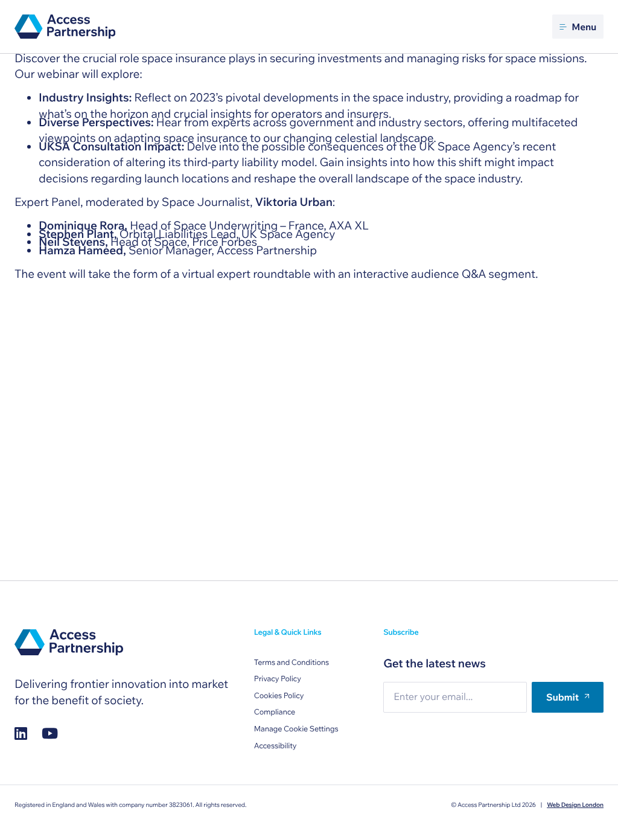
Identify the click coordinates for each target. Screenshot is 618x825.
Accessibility (275, 746)
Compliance (274, 712)
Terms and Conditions (291, 662)
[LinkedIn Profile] (20, 733)
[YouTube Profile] (50, 733)
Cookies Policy (279, 696)
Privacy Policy (277, 679)
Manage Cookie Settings (296, 729)
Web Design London (575, 805)
